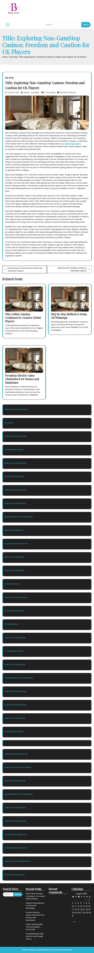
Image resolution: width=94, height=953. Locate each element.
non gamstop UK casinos (16, 848)
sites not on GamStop (14, 557)
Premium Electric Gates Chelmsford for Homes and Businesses (22, 379)
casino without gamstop (15, 691)
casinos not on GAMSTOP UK (17, 861)
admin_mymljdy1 (31, 92)
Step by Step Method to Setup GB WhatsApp (69, 315)
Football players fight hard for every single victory (35, 936)
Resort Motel (28, 950)
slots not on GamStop (14, 570)
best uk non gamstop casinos (18, 767)
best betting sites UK (14, 530)
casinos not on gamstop (15, 436)
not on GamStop (12, 584)
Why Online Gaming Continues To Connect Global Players (23, 317)
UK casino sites (11, 624)
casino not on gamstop (15, 637)
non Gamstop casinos (14, 610)
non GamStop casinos (14, 476)
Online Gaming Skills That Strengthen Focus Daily (34, 927)
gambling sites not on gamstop (19, 516)
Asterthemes (43, 950)
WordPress (67, 950)
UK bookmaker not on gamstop (19, 678)
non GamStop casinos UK (16, 543)
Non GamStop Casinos (15, 874)
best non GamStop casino (16, 409)
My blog (9, 77)
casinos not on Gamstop (16, 597)
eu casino (9, 422)
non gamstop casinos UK (16, 834)
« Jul (73, 921)
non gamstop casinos (14, 449)
